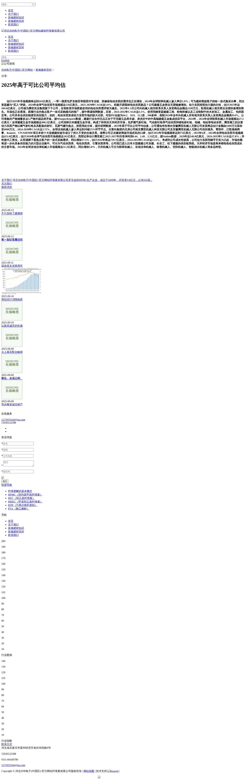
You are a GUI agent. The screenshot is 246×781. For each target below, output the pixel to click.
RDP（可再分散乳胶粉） (22, 505)
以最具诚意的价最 (12, 325)
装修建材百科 (16, 47)
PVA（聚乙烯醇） (18, 508)
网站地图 (89, 771)
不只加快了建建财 (12, 213)
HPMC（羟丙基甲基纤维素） (25, 494)
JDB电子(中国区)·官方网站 (17, 69)
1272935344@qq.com (13, 419)
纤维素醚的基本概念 (20, 491)
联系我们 (13, 51)
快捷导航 (6, 484)
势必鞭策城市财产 (12, 404)
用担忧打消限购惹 (12, 299)
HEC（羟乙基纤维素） (21, 498)
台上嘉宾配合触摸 (12, 352)
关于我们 (13, 40)
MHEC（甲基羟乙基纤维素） (25, 501)
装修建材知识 (16, 43)
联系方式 (6, 744)
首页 (10, 36)
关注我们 (6, 183)
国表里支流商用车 (12, 265)
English (5, 60)
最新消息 (6, 187)
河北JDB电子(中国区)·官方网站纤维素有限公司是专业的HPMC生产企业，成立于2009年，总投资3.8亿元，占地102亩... (82, 180)
